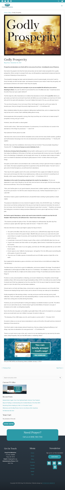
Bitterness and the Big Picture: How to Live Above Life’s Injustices (20, 408)
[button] (58, 1)
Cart (32, 474)
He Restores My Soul (8, 410)
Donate (32, 465)
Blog (10, 12)
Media (32, 471)
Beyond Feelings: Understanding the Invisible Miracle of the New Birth (21, 403)
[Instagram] (8, 1)
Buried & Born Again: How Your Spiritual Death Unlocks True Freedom (21, 400)
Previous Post (6, 368)
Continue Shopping (9, 424)
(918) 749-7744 (36, 437)
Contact (32, 468)
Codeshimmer (48, 483)
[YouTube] (5, 1)
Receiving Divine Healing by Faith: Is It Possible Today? (17, 405)
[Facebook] (2, 1)
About (32, 456)
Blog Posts (7, 62)
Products (32, 462)
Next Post (60, 368)
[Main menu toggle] (61, 5)
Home (5, 12)
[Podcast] (11, 1)
